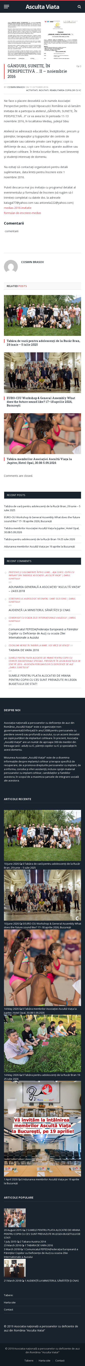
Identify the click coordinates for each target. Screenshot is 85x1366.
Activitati (32, 90)
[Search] (79, 6)
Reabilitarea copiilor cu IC (65, 90)
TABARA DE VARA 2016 (24, 650)
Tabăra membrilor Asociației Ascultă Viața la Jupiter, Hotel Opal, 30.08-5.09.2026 (39, 461)
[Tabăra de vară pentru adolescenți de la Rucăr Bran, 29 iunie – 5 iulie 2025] (42, 315)
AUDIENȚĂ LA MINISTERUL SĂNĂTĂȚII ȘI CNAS (39, 610)
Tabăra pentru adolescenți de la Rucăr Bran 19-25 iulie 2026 (39, 539)
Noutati (44, 90)
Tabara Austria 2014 (34, 1241)
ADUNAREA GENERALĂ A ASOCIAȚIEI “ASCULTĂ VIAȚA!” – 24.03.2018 (45, 589)
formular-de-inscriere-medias (22, 213)
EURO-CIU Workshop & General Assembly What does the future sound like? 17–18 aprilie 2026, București (41, 401)
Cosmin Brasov (16, 87)
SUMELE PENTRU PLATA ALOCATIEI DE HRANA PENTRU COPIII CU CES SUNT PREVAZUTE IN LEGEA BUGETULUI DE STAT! (43, 680)
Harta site (10, 1302)
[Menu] (6, 6)
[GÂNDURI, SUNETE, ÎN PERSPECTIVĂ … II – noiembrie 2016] (42, 40)
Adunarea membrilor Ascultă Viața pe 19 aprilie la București (39, 546)
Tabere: (8, 1295)
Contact (8, 1309)
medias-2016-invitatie (17, 208)
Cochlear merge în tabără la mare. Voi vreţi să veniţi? (39, 645)
